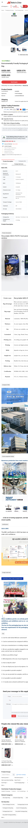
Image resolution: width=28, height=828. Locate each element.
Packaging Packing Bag (8, 808)
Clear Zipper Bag (6, 797)
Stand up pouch (4, 777)
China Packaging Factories (9, 804)
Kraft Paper (4, 782)
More (2, 817)
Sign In (3, 154)
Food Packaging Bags (19, 782)
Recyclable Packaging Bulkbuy (9, 814)
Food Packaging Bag (19, 10)
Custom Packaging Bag (21, 808)
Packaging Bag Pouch (7, 811)
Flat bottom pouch (19, 777)
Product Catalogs (22, 774)
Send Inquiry (14, 82)
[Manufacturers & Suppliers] (14, 2)
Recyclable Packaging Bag (21, 811)
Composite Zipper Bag (18, 797)
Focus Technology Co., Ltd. (18, 822)
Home (2, 10)
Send (14, 716)
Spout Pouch (17, 780)
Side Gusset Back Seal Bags (7, 780)
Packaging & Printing (9, 10)
